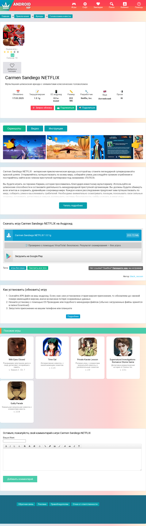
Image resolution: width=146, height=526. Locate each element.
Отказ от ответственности (85, 504)
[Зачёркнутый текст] (19, 446)
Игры (74, 7)
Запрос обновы (42, 107)
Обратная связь (26, 504)
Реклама (42, 504)
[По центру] (29, 446)
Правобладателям (59, 504)
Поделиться (87, 107)
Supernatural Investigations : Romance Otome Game (123, 360)
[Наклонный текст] (10, 446)
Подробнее (73, 316)
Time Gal (52, 359)
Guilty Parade (17, 403)
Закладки (98, 7)
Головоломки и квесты (60, 16)
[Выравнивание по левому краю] (24, 446)
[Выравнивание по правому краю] (34, 446)
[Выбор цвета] (59, 446)
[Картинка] (54, 446)
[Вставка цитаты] (69, 446)
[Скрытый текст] (65, 446)
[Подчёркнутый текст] (14, 446)
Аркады (39, 16)
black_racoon (136, 276)
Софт (85, 7)
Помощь (139, 7)
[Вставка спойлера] (79, 446)
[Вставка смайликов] (39, 446)
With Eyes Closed (17, 359)
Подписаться (65, 107)
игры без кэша (18, 268)
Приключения (22, 16)
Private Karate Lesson (87, 359)
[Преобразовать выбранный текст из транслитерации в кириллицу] (74, 446)
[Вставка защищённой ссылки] (49, 446)
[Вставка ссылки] (45, 446)
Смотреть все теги (37, 268)
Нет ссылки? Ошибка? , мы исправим (116, 268)
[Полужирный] (6, 446)
